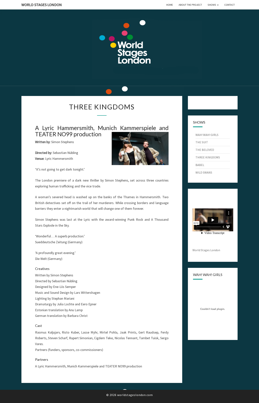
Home (169, 4)
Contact (229, 4)
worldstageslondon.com (135, 395)
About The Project (190, 4)
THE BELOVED (204, 150)
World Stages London (41, 4)
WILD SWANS (203, 172)
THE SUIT (201, 142)
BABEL (199, 165)
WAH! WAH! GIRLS (206, 135)
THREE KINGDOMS (207, 157)
